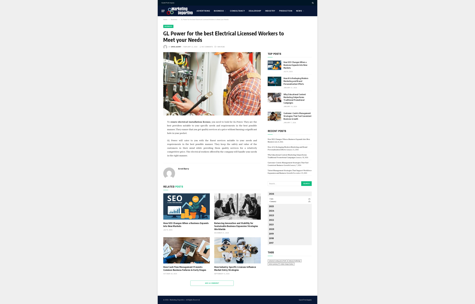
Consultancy (237, 11)
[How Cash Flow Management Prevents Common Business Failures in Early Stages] (186, 250)
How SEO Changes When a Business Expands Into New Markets (186, 224)
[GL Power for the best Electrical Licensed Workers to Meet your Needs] (212, 84)
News (299, 11)
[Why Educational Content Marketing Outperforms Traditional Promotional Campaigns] (274, 97)
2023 (271, 215)
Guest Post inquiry (167, 3)
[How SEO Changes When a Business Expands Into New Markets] (186, 206)
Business (219, 11)
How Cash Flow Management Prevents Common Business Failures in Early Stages (184, 268)
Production (285, 11)
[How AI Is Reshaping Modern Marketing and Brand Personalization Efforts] (274, 81)
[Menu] (163, 11)
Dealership (255, 11)
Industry (270, 11)
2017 (271, 242)
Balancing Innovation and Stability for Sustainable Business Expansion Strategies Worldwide (236, 226)
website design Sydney (286, 264)
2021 (271, 224)
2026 (271, 193)
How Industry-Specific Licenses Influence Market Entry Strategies (235, 268)
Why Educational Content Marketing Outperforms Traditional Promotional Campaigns (295, 98)
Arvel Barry (176, 47)
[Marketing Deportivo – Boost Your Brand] (179, 11)
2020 (271, 229)
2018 (271, 238)
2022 (271, 219)
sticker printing (273, 264)
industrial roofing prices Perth (277, 261)
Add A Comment (212, 283)
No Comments (207, 47)
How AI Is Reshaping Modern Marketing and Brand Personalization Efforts (296, 81)
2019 (271, 233)
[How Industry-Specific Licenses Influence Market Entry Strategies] (237, 250)
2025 (271, 206)
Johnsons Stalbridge (294, 261)
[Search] (312, 3)
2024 (271, 210)
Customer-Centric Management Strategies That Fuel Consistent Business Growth (297, 116)
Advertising (203, 11)
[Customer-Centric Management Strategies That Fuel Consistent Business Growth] (274, 116)
